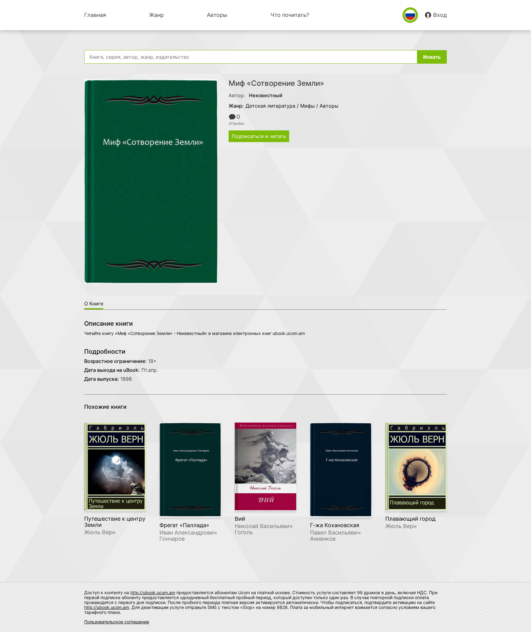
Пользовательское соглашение (116, 621)
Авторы (217, 15)
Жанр (156, 15)
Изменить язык (410, 15)
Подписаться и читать (259, 136)
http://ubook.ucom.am (152, 592)
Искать (432, 57)
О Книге (93, 303)
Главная (95, 15)
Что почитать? (289, 15)
